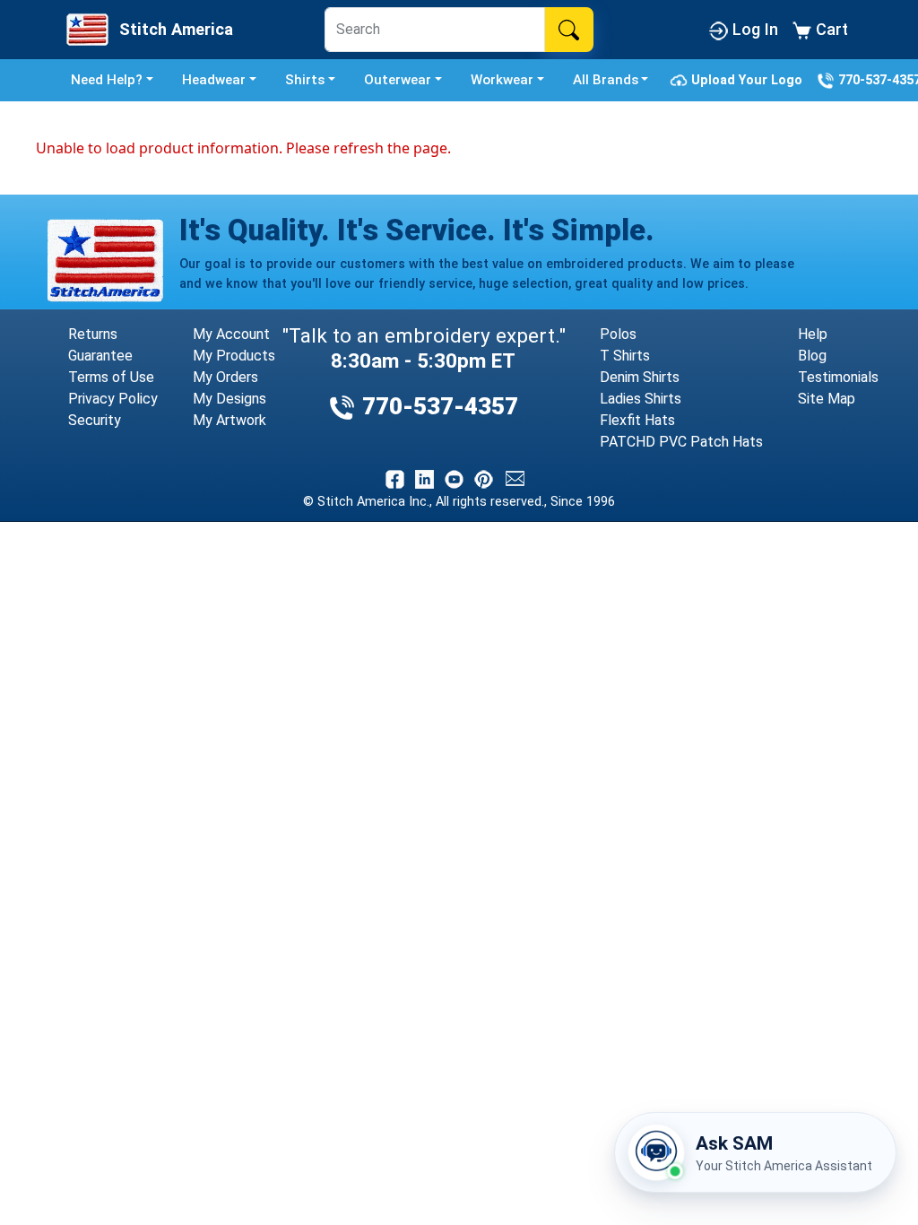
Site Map (826, 398)
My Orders (225, 377)
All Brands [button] (605, 80)
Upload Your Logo (749, 79)
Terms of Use (111, 377)
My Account (231, 334)
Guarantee (100, 355)
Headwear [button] (214, 80)
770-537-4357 (437, 406)
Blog (812, 355)
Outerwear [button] (397, 80)
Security (94, 420)
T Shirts (625, 355)
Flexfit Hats (637, 420)
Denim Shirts (640, 377)
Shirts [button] (305, 80)
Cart (829, 29)
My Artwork (229, 420)
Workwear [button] (502, 80)
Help (812, 334)
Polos (618, 334)
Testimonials (838, 377)
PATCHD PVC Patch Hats (681, 441)
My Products (234, 355)
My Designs (229, 398)
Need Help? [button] (107, 80)
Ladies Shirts (640, 398)
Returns (92, 334)
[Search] (568, 29)
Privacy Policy (113, 398)
